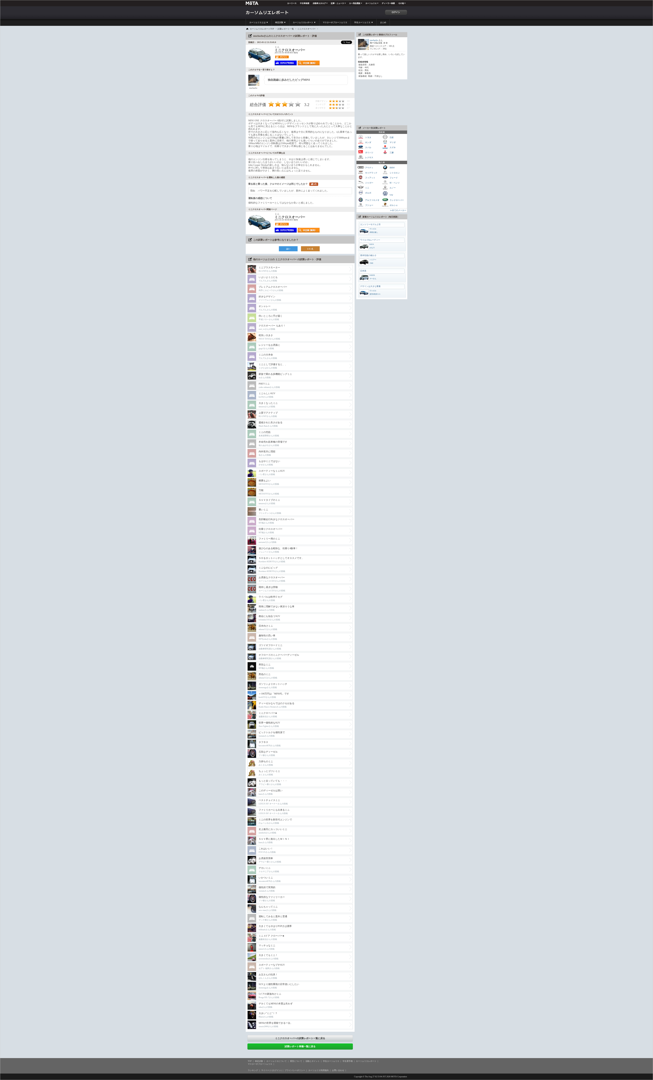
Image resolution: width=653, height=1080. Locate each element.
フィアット (370, 178)
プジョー (369, 205)
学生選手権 (347, 1061)
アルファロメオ (372, 200)
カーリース (292, 3)
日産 (391, 137)
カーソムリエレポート (366, 1061)
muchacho (374, 40)
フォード (393, 178)
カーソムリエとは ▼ (258, 22)
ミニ (367, 188)
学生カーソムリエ (331, 1061)
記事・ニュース (337, 3)
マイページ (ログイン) (271, 1070)
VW (391, 195)
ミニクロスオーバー (306, 29)
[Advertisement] (381, 102)
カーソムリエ (371, 3)
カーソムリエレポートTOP (262, 29)
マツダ (392, 142)
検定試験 (259, 1061)
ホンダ (368, 142)
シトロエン (394, 172)
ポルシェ (393, 205)
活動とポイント (312, 1061)
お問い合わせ (338, 1070)
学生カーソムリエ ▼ (363, 22)
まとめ (383, 22)
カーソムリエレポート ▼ (304, 22)
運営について (296, 1061)
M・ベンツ (394, 182)
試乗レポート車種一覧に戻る (300, 1046)
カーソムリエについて (276, 1061)
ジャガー (369, 182)
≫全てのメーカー (398, 210)
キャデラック (371, 172)
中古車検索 (304, 3)
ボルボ (368, 193)
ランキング (253, 1070)
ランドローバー (396, 200)
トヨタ (368, 137)
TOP (250, 1061)
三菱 (391, 152)
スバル (368, 147)
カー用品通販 (354, 3)
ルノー (392, 188)
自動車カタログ (319, 3)
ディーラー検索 (388, 3)
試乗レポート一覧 (286, 29)
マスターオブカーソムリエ (335, 22)
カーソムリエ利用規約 (318, 1070)
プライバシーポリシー (295, 1070)
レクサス (369, 157)
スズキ (392, 147)
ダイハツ (369, 152)
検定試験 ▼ (280, 22)
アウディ (369, 168)
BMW (392, 168)
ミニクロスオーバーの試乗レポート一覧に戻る (300, 1038)
